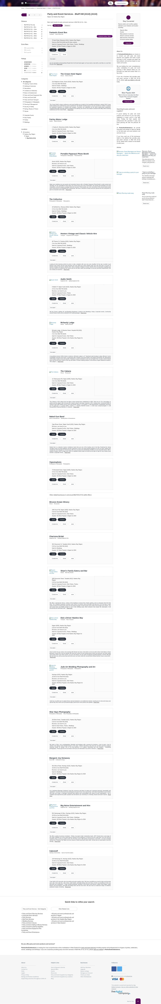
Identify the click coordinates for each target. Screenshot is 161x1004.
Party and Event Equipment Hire (33, 95)
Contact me (55, 54)
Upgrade (82, 969)
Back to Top (130, 1001)
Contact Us (24, 969)
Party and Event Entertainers (30, 932)
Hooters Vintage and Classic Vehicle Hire (79, 234)
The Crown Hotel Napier (71, 74)
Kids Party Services (28, 919)
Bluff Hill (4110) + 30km (30, 33)
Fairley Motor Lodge (58, 119)
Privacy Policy (25, 975)
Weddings (27, 122)
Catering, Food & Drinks (30, 84)
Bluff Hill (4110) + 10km (30, 29)
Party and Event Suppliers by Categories (62, 975)
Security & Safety (29, 106)
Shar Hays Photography (59, 712)
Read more (59, 64)
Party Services (26, 917)
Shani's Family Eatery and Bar (74, 571)
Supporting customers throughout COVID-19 (33, 978)
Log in (133, 3)
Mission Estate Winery (59, 502)
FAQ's (22, 971)
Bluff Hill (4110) (31, 138)
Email (64, 54)
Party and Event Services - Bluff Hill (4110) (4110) (72, 14)
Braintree (129, 976)
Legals (23, 973)
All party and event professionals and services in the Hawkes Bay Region (62, 918)
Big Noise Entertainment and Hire (75, 806)
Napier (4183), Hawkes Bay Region (61, 625)
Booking (62, 50)
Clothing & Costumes (30, 86)
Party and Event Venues (29, 923)
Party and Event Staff (30, 97)
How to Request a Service (58, 967)
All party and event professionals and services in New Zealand (62, 922)
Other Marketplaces (85, 977)
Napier (27, 136)
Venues (26, 111)
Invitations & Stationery (30, 90)
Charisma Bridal (56, 536)
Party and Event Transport (31, 100)
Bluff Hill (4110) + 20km (30, 31)
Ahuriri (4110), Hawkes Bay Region (61, 161)
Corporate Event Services (30, 915)
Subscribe (128, 43)
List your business (121, 3)
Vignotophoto (55, 462)
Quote (53, 50)
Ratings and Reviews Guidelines (30, 977)
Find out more (128, 101)
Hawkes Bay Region (29, 134)
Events (53, 971)
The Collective (55, 199)
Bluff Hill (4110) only (29, 25)
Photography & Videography (31, 102)
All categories (27, 82)
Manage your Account (86, 973)
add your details (98, 949)
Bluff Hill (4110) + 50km (30, 38)
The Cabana (66, 371)
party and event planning (88, 948)
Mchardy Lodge (67, 323)
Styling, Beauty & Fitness (31, 109)
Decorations (27, 88)
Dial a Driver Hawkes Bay (72, 618)
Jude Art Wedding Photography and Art (78, 667)
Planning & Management (31, 104)
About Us (23, 967)
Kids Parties (27, 117)
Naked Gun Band (56, 417)
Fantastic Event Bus (58, 32)
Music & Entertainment (30, 93)
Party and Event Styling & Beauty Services (34, 925)
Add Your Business (85, 967)
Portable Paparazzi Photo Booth (75, 154)
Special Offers (54, 969)
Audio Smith (66, 279)
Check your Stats (85, 975)
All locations (26, 132)
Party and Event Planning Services (32, 913)
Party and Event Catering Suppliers (32, 926)
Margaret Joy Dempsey (59, 758)
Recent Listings (84, 971)
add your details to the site (132, 80)
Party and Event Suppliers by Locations (62, 977)
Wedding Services (27, 921)
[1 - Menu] (22, 3)
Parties (26, 120)
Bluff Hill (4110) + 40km (30, 36)
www (72, 96)
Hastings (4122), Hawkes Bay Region (62, 674)
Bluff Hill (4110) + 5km (30, 27)
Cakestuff (53, 851)
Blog (52, 978)
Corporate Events (29, 115)
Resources (54, 973)
